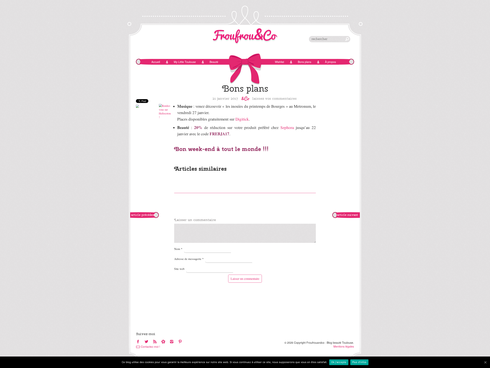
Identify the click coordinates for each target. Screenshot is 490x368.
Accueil (155, 62)
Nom (178, 249)
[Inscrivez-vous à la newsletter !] (163, 342)
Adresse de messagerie (189, 259)
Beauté (214, 62)
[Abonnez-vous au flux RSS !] (155, 342)
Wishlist (279, 62)
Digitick (242, 119)
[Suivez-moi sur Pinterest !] (180, 342)
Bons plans (304, 62)
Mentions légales (343, 346)
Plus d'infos (359, 362)
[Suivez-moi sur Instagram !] (172, 342)
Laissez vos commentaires (274, 98)
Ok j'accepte (338, 362)
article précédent (143, 215)
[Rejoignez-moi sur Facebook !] (138, 342)
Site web (179, 269)
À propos (330, 62)
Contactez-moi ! (150, 346)
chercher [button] (347, 39)
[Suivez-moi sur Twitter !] (146, 342)
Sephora (287, 127)
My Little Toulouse (185, 62)
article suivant (347, 215)
